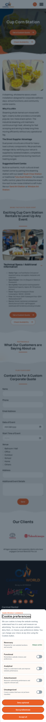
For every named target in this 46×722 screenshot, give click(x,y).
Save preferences (23, 710)
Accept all (23, 717)
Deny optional (23, 702)
